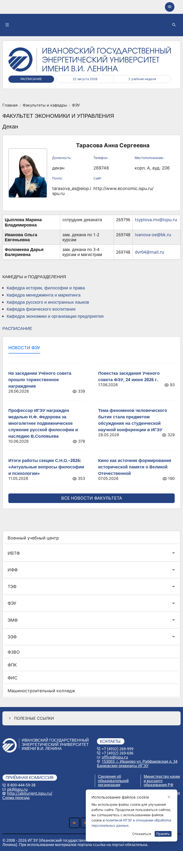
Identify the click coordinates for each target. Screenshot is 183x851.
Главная (10, 105)
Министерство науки (162, 776)
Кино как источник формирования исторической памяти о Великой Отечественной (134, 466)
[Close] (169, 797)
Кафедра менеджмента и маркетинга (44, 295)
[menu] (91, 614)
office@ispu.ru (115, 757)
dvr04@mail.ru (149, 252)
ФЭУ (76, 105)
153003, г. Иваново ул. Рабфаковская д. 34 (140, 761)
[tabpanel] (91, 430)
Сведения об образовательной (113, 778)
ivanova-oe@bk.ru (153, 234)
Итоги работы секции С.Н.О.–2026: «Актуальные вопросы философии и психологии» (46, 466)
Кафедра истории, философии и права (46, 288)
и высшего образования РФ (158, 783)
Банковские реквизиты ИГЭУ (122, 765)
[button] (91, 718)
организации (109, 784)
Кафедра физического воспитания (41, 309)
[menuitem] (91, 538)
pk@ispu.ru (17, 789)
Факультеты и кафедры (45, 105)
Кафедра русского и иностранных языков (48, 302)
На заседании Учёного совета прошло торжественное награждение (39, 379)
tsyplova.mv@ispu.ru (156, 219)
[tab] (24, 348)
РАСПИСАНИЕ (17, 328)
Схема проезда (16, 797)
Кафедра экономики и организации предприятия (55, 316)
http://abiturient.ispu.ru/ (29, 793)
